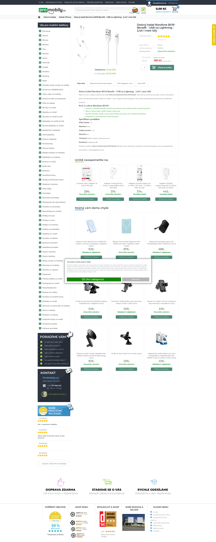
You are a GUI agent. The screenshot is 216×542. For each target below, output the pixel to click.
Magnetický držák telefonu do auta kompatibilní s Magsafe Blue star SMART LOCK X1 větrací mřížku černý (161, 356)
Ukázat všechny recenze (54, 464)
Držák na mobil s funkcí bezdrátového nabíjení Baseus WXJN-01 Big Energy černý (91, 356)
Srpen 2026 (141, 83)
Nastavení (136, 279)
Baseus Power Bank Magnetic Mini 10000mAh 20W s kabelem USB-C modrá (126, 244)
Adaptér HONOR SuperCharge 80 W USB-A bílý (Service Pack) (166, 185)
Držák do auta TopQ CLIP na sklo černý (126, 354)
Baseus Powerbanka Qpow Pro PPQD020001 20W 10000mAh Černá (161, 243)
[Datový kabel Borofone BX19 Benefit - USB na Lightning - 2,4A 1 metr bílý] (112, 44)
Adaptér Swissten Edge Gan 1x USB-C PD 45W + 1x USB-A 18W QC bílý (139, 185)
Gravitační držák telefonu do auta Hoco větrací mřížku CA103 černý (126, 302)
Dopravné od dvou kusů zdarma (101, 83)
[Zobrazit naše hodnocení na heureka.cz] (55, 535)
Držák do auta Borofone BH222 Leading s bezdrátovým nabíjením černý (91, 302)
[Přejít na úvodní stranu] (52, 10)
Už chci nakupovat (94, 279)
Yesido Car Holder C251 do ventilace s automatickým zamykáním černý (161, 302)
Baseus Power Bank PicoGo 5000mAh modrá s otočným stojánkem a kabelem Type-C (91, 244)
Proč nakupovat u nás (124, 83)
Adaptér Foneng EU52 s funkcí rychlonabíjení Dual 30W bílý (113, 185)
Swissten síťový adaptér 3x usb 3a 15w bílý (86, 184)
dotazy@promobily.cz (57, 394)
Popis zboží (81, 83)
